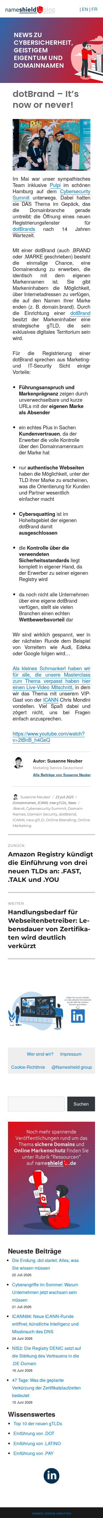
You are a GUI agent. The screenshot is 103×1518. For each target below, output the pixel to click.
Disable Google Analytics (51, 1513)
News (72, 802)
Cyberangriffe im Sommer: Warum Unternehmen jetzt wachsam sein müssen (45, 1292)
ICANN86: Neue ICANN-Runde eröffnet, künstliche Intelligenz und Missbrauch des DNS (45, 1324)
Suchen (81, 1104)
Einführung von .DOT (33, 1433)
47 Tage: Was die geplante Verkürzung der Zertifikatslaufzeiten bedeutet (46, 1387)
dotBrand (80, 312)
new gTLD (35, 820)
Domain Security (42, 814)
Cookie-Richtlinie (28, 1067)
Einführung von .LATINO (37, 1443)
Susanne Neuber (35, 797)
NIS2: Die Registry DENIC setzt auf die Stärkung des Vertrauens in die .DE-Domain (46, 1356)
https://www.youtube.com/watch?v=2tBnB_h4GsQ (49, 736)
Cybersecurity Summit (46, 808)
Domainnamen (24, 802)
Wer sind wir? (40, 1054)
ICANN (50, 699)
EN (85, 9)
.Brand (18, 808)
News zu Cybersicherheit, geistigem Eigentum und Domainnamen (43, 50)
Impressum (71, 1054)
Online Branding (61, 820)
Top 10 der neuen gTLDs (37, 1423)
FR (94, 9)
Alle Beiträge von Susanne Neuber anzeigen (61, 774)
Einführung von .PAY (33, 1453)
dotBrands (24, 228)
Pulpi (55, 184)
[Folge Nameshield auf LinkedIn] (51, 1475)
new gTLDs (57, 802)
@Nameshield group (72, 1067)
